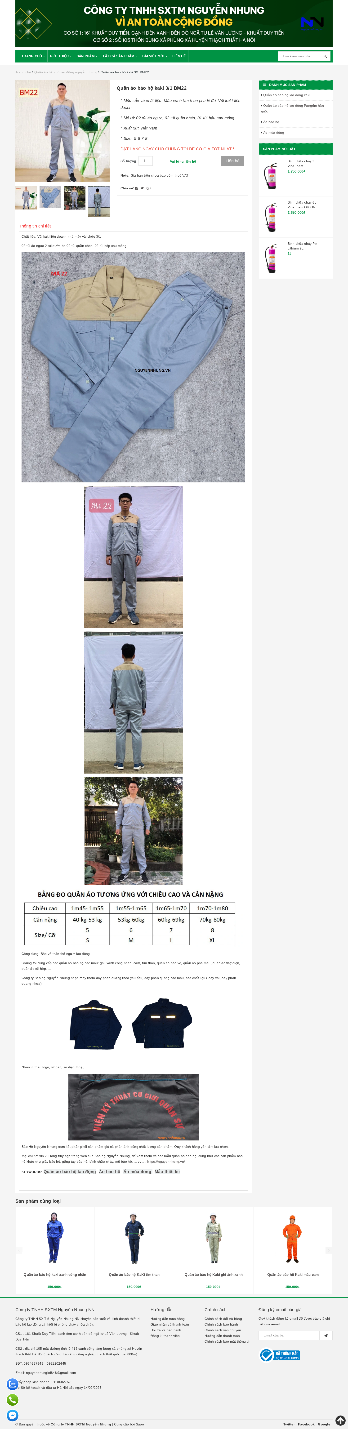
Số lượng (128, 161)
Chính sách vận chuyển (223, 1330)
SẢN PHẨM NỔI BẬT (279, 149)
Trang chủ (32, 56)
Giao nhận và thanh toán (170, 1324)
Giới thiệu (60, 56)
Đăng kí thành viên (165, 1336)
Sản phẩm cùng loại (38, 1201)
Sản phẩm (86, 56)
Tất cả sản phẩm (119, 56)
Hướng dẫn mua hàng (168, 1319)
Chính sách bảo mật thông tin (227, 1341)
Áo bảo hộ (109, 1171)
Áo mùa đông (137, 1171)
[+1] (149, 188)
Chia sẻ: (127, 188)
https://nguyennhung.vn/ (166, 1161)
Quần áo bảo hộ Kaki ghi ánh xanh (214, 1275)
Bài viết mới (153, 56)
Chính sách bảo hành (221, 1324)
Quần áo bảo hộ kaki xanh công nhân (55, 1275)
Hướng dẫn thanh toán (222, 1336)
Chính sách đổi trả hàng (223, 1319)
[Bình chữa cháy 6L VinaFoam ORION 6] (272, 216)
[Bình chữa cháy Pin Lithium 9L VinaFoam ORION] (272, 257)
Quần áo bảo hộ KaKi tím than (134, 1275)
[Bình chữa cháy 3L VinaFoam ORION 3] (272, 175)
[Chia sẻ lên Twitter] (143, 188)
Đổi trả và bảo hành (166, 1330)
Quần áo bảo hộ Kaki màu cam (293, 1275)
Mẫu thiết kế (167, 1171)
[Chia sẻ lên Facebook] (137, 188)
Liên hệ (179, 56)
